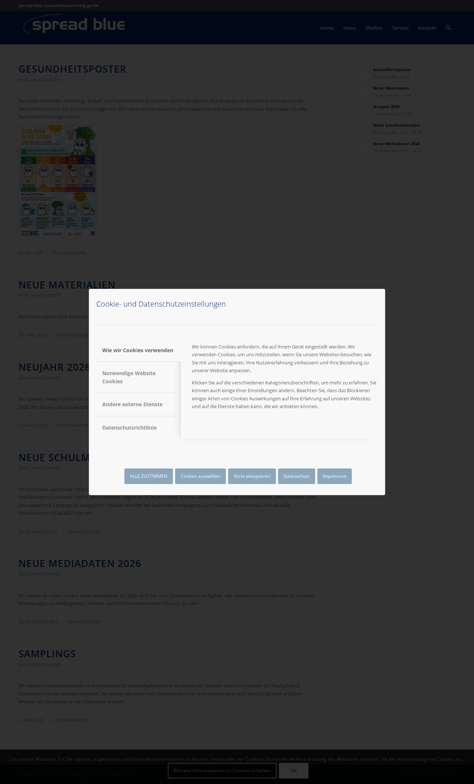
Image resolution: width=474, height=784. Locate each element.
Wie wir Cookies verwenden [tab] (137, 350)
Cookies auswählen (200, 476)
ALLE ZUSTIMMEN (148, 476)
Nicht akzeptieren (252, 476)
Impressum (334, 476)
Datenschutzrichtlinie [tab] (129, 427)
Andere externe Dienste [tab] (132, 404)
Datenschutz (297, 476)
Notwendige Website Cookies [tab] (129, 377)
